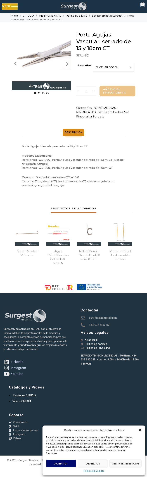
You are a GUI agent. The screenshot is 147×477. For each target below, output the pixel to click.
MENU (6, 6)
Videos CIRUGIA (21, 401)
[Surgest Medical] (73, 6)
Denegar (93, 463)
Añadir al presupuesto (114, 91)
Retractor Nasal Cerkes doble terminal (120, 255)
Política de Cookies (94, 470)
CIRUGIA (28, 15)
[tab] (73, 132)
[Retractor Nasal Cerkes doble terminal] (120, 234)
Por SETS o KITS (76, 15)
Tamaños (84, 65)
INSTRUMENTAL (50, 15)
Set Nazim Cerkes (110, 112)
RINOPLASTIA (86, 112)
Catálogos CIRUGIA (24, 395)
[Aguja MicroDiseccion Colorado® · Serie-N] (58, 234)
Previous (15, 64)
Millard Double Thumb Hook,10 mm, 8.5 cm (89, 255)
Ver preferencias (125, 463)
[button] (140, 430)
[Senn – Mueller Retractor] (27, 234)
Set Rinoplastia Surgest (107, 15)
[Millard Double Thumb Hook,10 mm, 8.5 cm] (89, 234)
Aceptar (61, 463)
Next (67, 64)
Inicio (14, 15)
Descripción (73, 132)
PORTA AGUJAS (104, 108)
